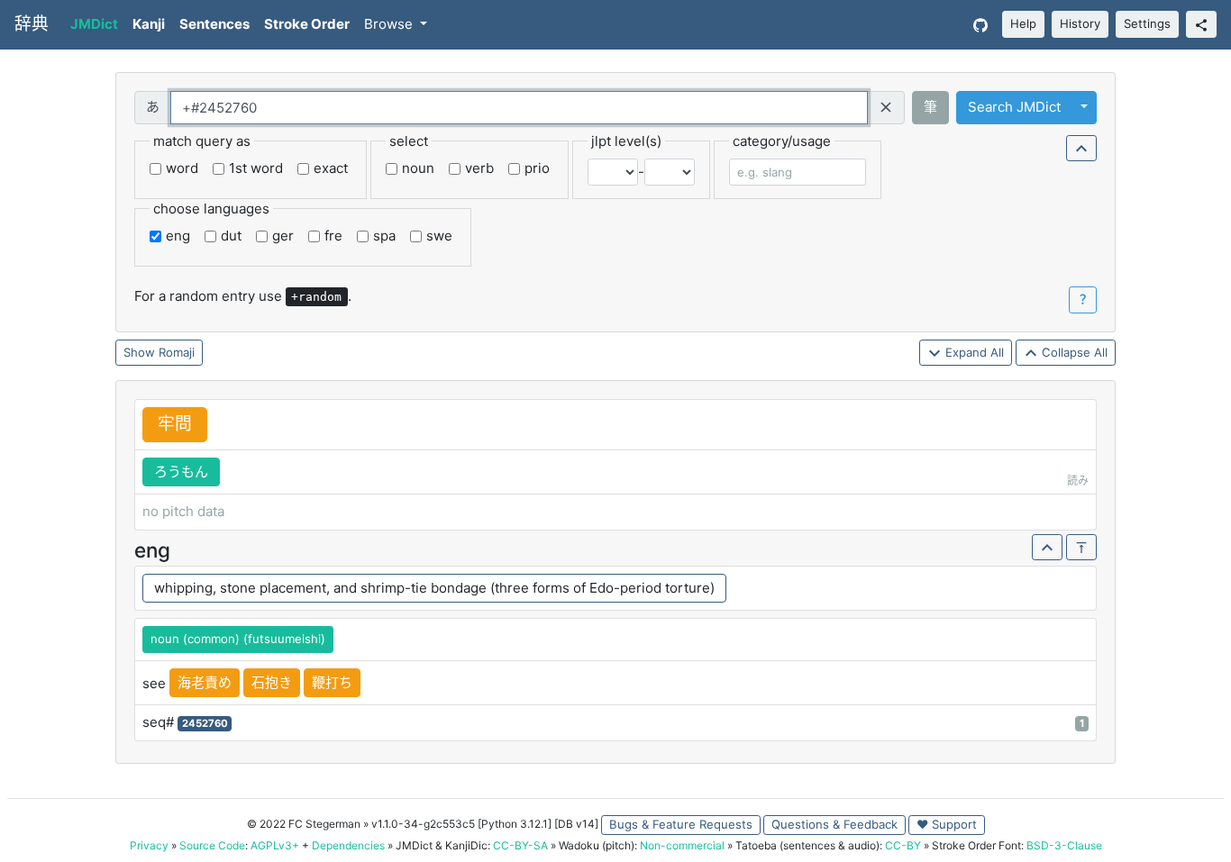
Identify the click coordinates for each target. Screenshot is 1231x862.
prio (537, 168)
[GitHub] (980, 24)
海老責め (205, 682)
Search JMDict (1014, 106)
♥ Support (946, 824)
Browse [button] (390, 23)
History (1080, 23)
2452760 (205, 723)
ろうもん (181, 471)
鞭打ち (332, 682)
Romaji (177, 352)
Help (1023, 23)
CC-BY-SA (520, 845)
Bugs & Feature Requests (680, 824)
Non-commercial (682, 845)
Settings (1147, 23)
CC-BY (903, 845)
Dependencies (348, 845)
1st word (256, 168)
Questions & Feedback (834, 824)
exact (331, 168)
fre (333, 235)
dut (231, 235)
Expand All (973, 352)
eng (178, 235)
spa (384, 235)
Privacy (149, 845)
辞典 (31, 24)
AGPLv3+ (275, 845)
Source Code (212, 845)
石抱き (271, 682)
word (182, 168)
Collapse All (1073, 352)
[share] (1201, 24)
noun (418, 168)
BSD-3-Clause (1064, 845)
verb (479, 168)
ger (283, 235)
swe (439, 235)
